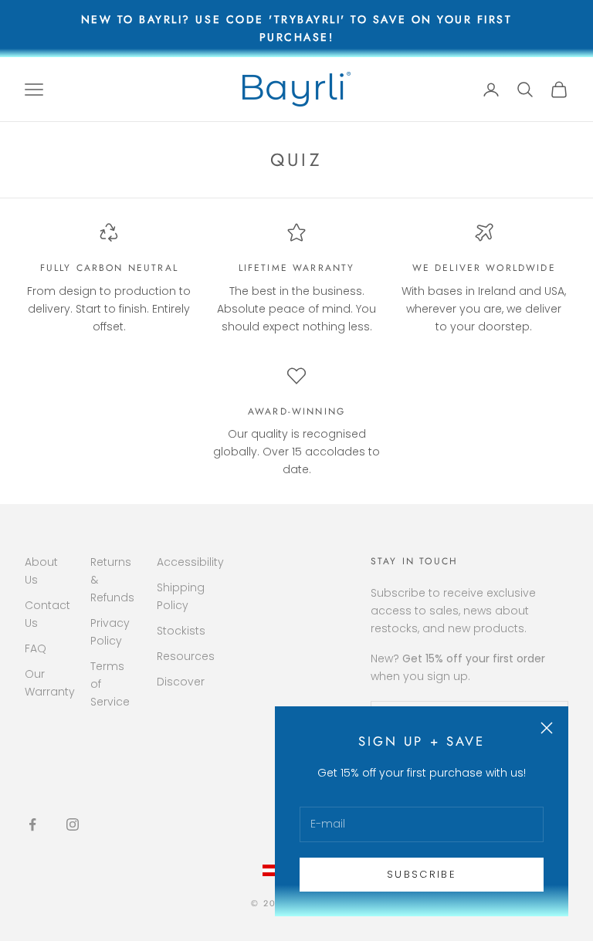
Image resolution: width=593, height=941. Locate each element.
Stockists (181, 630)
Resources (186, 656)
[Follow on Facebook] (32, 824)
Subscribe (421, 874)
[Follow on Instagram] (72, 824)
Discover (181, 681)
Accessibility (190, 562)
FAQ (35, 648)
